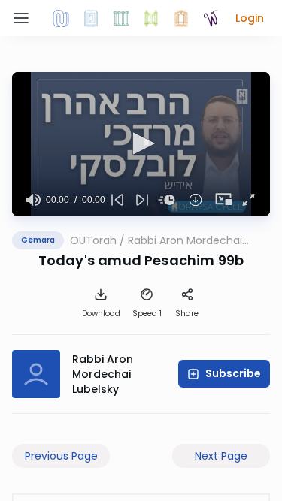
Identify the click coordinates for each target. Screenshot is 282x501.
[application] (141, 144)
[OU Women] (211, 18)
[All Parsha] (151, 18)
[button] (249, 18)
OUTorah (93, 240)
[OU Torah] (61, 18)
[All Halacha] (121, 18)
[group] (33, 199)
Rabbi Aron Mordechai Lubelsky (185, 240)
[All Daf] (181, 18)
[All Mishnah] (91, 18)
